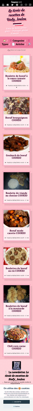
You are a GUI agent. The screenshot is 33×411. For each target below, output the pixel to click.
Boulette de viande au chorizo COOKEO (17, 194)
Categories (17, 40)
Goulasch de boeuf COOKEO (16, 156)
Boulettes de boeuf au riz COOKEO (16, 269)
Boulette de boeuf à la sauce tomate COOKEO (16, 78)
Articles (18, 44)
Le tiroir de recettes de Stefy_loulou (16, 15)
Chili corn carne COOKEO (16, 347)
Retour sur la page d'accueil (18, 50)
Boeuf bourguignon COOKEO (16, 119)
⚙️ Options (16, 406)
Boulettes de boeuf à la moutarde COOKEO (16, 308)
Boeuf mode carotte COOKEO (16, 232)
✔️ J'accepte (16, 402)
